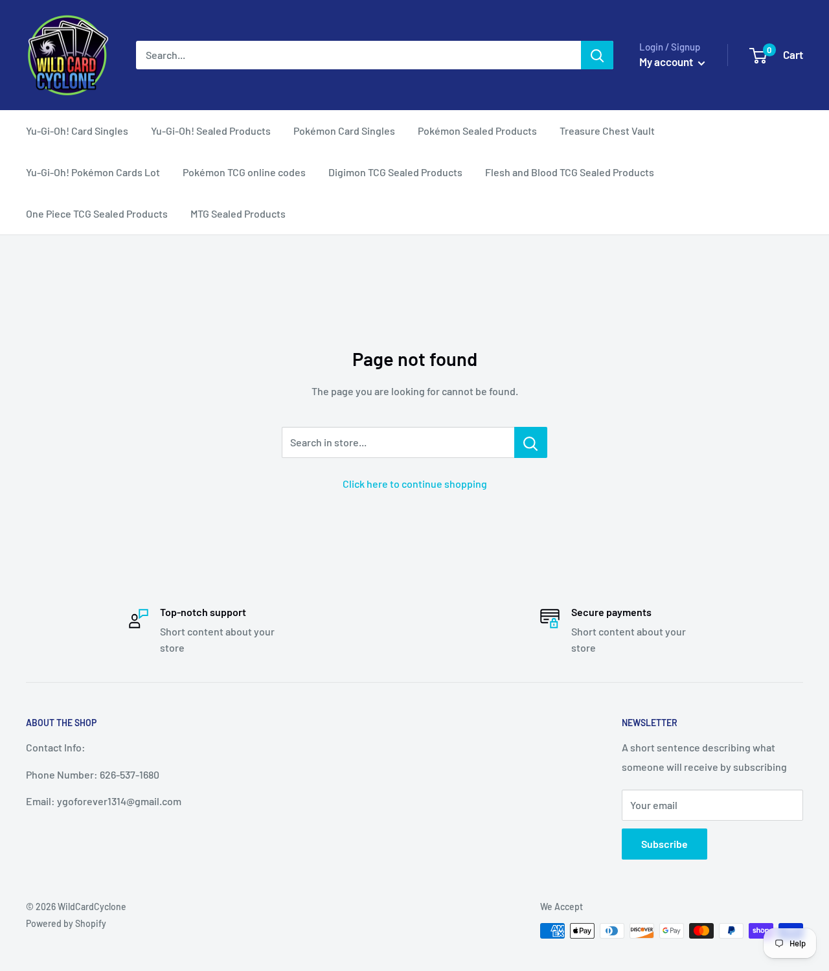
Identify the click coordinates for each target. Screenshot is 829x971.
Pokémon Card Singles (344, 130)
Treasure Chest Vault (607, 130)
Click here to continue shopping (415, 483)
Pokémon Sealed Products (477, 130)
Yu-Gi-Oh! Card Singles (77, 130)
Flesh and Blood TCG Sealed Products (569, 172)
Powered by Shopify (66, 923)
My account (667, 61)
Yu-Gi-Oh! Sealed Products (211, 130)
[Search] (597, 55)
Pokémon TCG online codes (244, 172)
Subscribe (664, 844)
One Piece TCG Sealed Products (97, 213)
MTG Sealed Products (238, 213)
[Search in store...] (530, 442)
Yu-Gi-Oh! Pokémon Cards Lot (93, 172)
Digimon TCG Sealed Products (395, 172)
